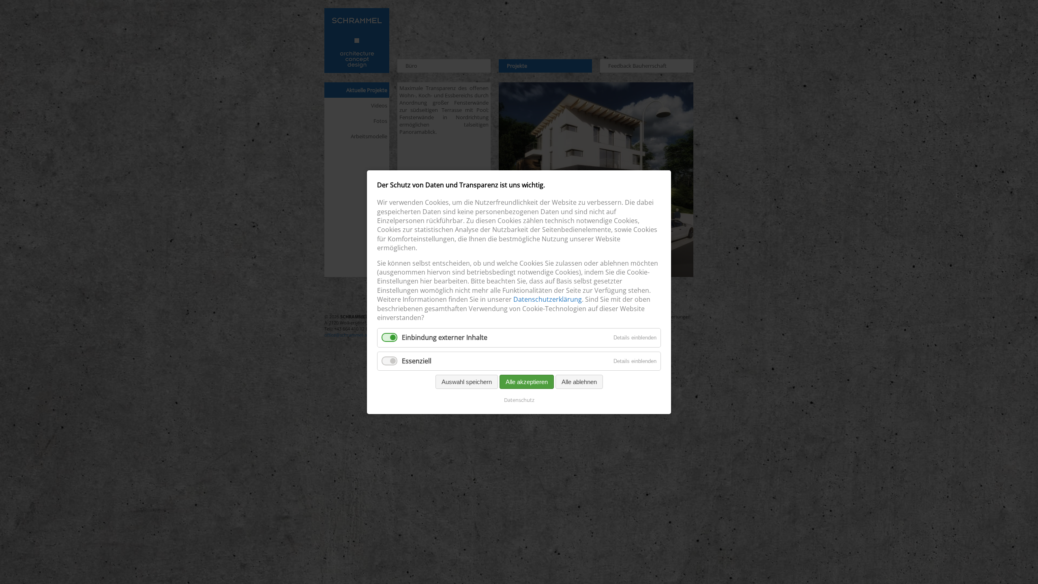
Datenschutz (519, 399)
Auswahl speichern (467, 381)
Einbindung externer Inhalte (444, 337)
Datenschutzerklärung (547, 299)
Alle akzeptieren (527, 381)
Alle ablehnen (579, 381)
